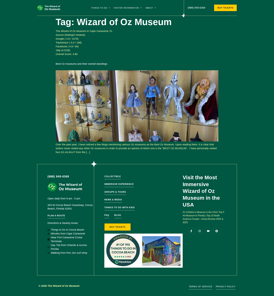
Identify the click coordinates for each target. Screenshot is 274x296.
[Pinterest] (216, 231)
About (149, 8)
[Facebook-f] (191, 231)
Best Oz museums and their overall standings (81, 63)
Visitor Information (126, 8)
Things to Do (99, 8)
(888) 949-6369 (196, 7)
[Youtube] (208, 231)
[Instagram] (200, 231)
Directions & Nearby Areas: (63, 223)
